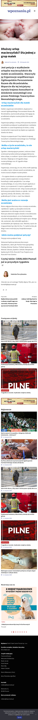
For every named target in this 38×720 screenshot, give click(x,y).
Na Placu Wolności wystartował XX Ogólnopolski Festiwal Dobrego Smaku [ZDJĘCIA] (16, 461)
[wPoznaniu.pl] (19, 11)
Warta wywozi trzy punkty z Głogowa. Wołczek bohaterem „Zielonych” (16, 434)
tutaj (19, 238)
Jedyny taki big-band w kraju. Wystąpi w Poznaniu (29, 300)
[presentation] (2, 609)
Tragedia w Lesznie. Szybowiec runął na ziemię (15, 392)
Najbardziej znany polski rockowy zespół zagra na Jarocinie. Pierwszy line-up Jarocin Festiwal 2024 (9, 301)
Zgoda (19, 717)
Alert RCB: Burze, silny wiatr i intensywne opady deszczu (19, 341)
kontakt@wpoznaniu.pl (8, 284)
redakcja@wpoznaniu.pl (7, 685)
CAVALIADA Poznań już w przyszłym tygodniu (18, 260)
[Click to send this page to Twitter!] (6, 290)
